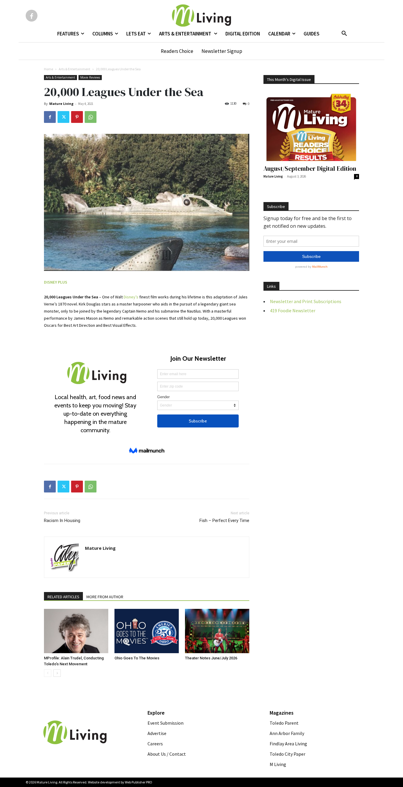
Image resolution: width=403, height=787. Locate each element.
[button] (344, 34)
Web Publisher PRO (138, 782)
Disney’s (131, 297)
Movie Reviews (90, 77)
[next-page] (57, 673)
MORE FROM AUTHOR (104, 596)
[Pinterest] (77, 117)
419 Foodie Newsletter (292, 310)
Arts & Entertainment (74, 69)
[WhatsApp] (90, 117)
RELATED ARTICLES (63, 596)
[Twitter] (63, 117)
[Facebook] (31, 16)
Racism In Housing (62, 520)
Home (48, 69)
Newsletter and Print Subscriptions (305, 301)
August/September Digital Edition (309, 168)
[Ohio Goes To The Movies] (146, 631)
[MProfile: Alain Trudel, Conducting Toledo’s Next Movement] (76, 631)
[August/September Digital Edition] (311, 126)
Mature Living (61, 103)
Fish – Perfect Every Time (224, 520)
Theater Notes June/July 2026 (211, 658)
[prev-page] (47, 673)
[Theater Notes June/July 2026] (217, 631)
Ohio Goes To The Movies (136, 658)
